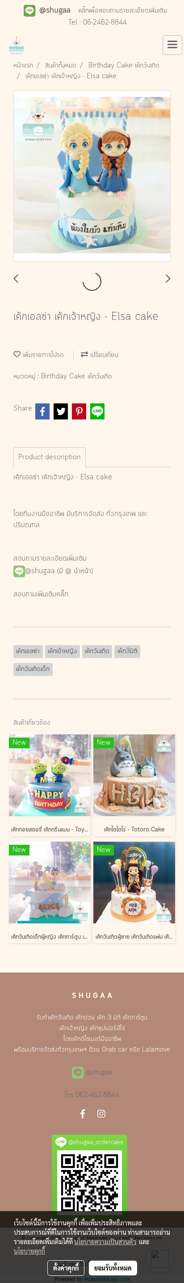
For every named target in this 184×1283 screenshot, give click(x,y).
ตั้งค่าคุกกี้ (66, 1268)
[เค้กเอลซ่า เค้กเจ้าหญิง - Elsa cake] (92, 176)
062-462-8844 (97, 1095)
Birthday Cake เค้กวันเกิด (76, 377)
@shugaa (40, 571)
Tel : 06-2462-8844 (97, 23)
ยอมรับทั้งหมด (113, 1268)
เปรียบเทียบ (103, 355)
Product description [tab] (49, 457)
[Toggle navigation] (172, 45)
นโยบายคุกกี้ (29, 1251)
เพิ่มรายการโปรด (42, 355)
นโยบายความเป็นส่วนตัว (105, 1241)
